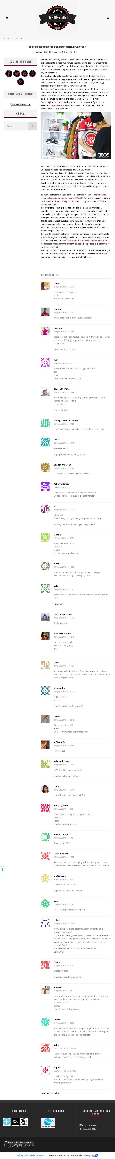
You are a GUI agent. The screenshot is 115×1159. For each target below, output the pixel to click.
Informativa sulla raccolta (30, 1155)
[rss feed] (20, 84)
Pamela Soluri (43, 52)
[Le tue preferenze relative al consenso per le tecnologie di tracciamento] (2, 869)
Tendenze (55, 52)
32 (76, 52)
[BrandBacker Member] (24, 1124)
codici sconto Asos (59, 105)
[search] (32, 126)
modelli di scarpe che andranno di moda (88, 240)
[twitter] (16, 76)
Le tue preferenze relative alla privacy (70, 1155)
